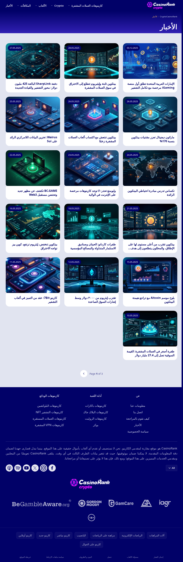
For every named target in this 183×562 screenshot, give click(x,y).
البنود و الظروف (85, 557)
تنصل (109, 557)
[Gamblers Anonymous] (146, 503)
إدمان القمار (158, 557)
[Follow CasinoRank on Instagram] (43, 468)
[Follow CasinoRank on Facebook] (52, 468)
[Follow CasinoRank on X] (35, 468)
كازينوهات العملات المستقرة (49, 419)
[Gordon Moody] (90, 503)
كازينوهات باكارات (95, 406)
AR (173, 468)
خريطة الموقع (25, 557)
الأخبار (9, 5)
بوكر (95, 425)
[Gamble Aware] (41, 503)
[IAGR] (165, 503)
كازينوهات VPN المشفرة (49, 425)
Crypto (59, 5)
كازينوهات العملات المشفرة (87, 5)
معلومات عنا (137, 406)
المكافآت (26, 5)
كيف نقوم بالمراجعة (138, 419)
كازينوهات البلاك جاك (95, 412)
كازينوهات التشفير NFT (49, 412)
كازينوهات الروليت (96, 419)
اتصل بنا (138, 412)
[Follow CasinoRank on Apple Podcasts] (9, 468)
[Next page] (83, 373)
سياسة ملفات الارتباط (55, 557)
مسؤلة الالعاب (132, 557)
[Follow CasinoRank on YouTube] (26, 468)
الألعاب (42, 5)
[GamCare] (121, 503)
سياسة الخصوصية (138, 431)
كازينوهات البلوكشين (49, 406)
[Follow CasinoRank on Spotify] (17, 468)
